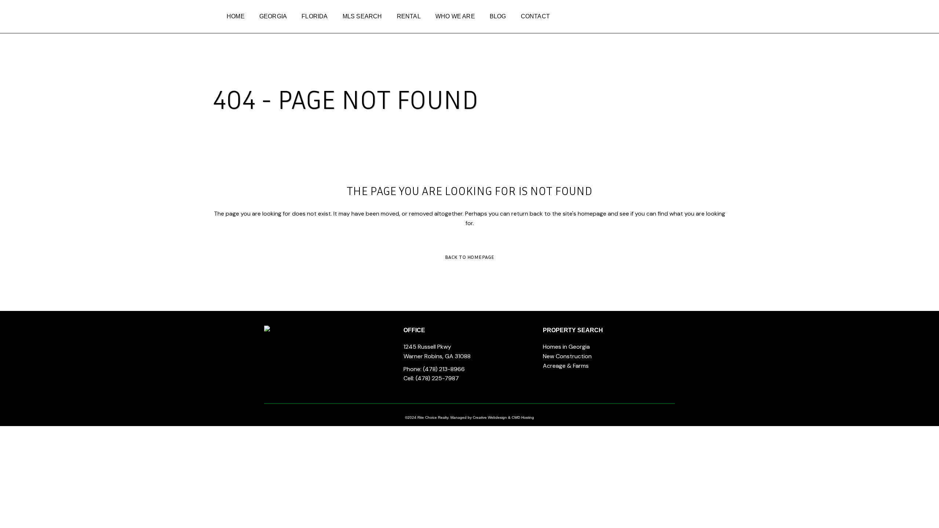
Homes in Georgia (566, 347)
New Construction (567, 356)
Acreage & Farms (566, 366)
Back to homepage (469, 257)
